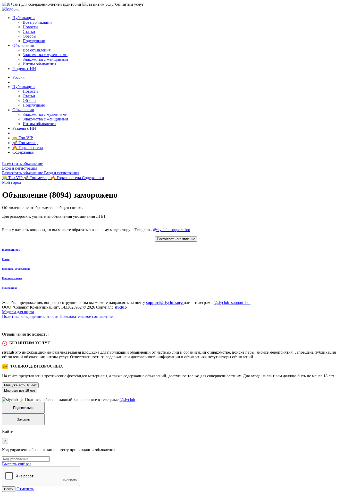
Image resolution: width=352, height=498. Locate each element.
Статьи (29, 31)
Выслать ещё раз (16, 464)
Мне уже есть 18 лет (20, 385)
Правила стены (12, 278)
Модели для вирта (18, 312)
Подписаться (23, 408)
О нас (6, 259)
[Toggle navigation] (16, 10)
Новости (30, 27)
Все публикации (37, 22)
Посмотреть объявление (176, 239)
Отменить (25, 489)
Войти (8, 489)
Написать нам (11, 249)
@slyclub (127, 399)
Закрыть (23, 419)
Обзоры (29, 36)
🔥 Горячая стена (66, 178)
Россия (18, 77)
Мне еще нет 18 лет (19, 390)
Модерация (9, 287)
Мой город (11, 182)
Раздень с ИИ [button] (24, 68)
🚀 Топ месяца (37, 178)
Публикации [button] (23, 17)
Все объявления (37, 50)
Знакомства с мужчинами (45, 55)
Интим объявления (39, 64)
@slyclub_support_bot (171, 230)
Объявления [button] (23, 45)
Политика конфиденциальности (30, 316)
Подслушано (34, 41)
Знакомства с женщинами (45, 59)
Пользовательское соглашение (86, 316)
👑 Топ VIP (12, 178)
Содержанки (93, 178)
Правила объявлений (16, 268)
